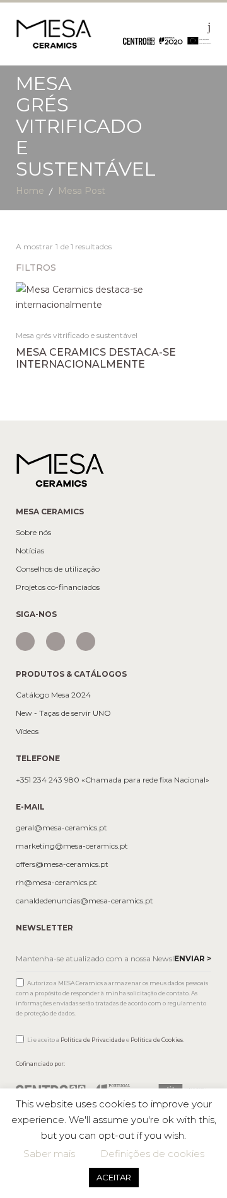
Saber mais (49, 1154)
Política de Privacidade (93, 1039)
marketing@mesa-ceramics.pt (72, 846)
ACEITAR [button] (113, 1177)
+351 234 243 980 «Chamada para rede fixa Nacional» (112, 780)
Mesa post (81, 190)
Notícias (30, 551)
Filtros (37, 267)
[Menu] (209, 26)
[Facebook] (55, 641)
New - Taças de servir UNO (63, 713)
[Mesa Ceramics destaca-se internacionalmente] (113, 296)
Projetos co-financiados (58, 587)
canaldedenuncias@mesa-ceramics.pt (84, 901)
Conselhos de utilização (58, 569)
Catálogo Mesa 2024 (53, 695)
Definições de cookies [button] (152, 1154)
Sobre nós (33, 532)
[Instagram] (25, 641)
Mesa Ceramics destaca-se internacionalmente (96, 358)
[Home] (53, 33)
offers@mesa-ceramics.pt (62, 864)
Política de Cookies (157, 1039)
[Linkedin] (85, 641)
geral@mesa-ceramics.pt (61, 828)
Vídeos (27, 731)
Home (30, 190)
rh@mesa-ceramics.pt (56, 882)
